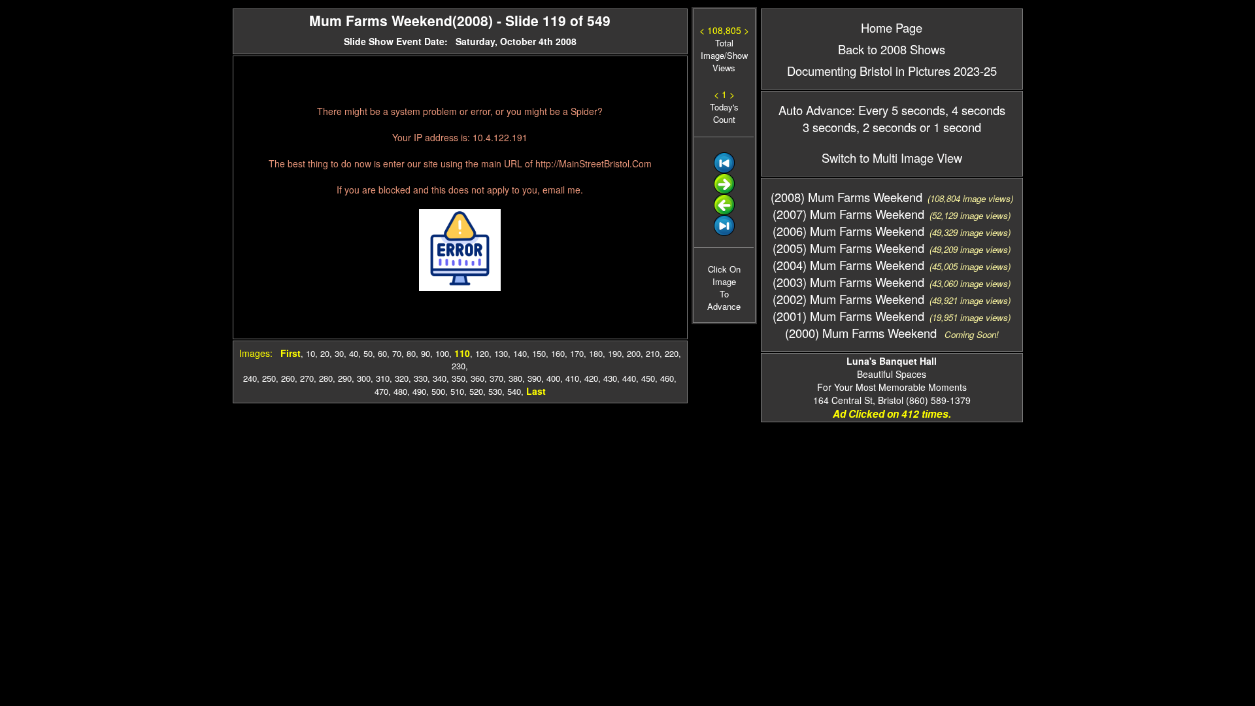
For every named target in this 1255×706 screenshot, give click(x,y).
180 (596, 353)
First (290, 353)
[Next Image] (724, 190)
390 (534, 378)
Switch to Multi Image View (892, 157)
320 (402, 378)
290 (345, 378)
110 (462, 353)
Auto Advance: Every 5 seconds (861, 109)
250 (269, 378)
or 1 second (948, 126)
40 (353, 353)
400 (553, 378)
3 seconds (829, 126)
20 (324, 353)
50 (368, 353)
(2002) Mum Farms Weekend (848, 298)
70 (396, 353)
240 (250, 378)
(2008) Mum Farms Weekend (846, 196)
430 (610, 378)
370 (496, 378)
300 (364, 378)
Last (536, 390)
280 (326, 378)
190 (615, 353)
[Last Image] (724, 232)
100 (442, 353)
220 (671, 353)
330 (420, 378)
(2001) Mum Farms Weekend (848, 315)
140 (520, 353)
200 (634, 353)
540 (514, 391)
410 (572, 378)
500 (438, 391)
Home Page (891, 27)
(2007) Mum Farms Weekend (848, 213)
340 (439, 378)
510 (457, 391)
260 (288, 378)
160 (558, 353)
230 (458, 366)
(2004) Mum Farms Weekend (848, 264)
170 (577, 353)
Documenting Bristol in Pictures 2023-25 (892, 70)
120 (482, 353)
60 (382, 353)
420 (591, 378)
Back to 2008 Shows (891, 49)
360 (477, 378)
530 (495, 391)
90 (425, 353)
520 (476, 391)
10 (310, 353)
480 (400, 391)
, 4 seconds (975, 109)
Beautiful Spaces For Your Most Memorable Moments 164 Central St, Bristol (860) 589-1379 (892, 380)
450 (648, 378)
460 (667, 378)
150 (539, 353)
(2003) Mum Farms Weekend (848, 281)
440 (629, 378)
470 (381, 391)
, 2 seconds (886, 126)
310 (383, 378)
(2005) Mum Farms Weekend (848, 247)
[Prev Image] (724, 211)
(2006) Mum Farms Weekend (848, 230)
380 (515, 378)
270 (307, 378)
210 (653, 353)
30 (339, 353)
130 (501, 353)
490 (419, 391)
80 (411, 353)
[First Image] (724, 169)
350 (458, 378)
